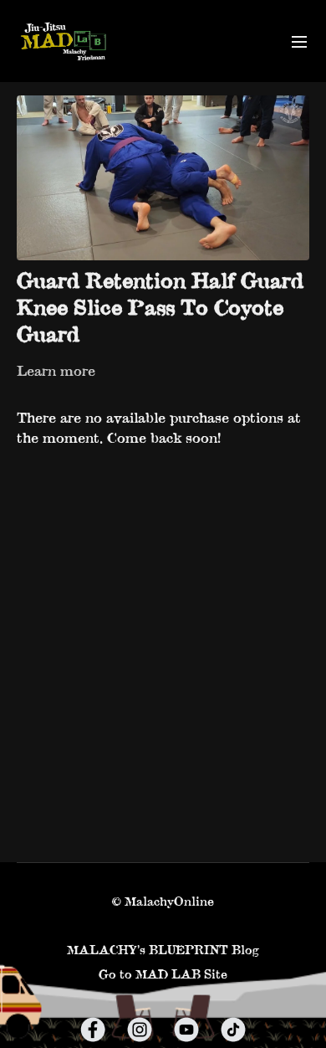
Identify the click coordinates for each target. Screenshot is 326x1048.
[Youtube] (186, 1029)
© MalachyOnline (163, 901)
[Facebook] (92, 1029)
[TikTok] (233, 1029)
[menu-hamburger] (299, 41)
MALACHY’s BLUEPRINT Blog (163, 950)
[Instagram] (139, 1029)
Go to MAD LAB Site (163, 974)
